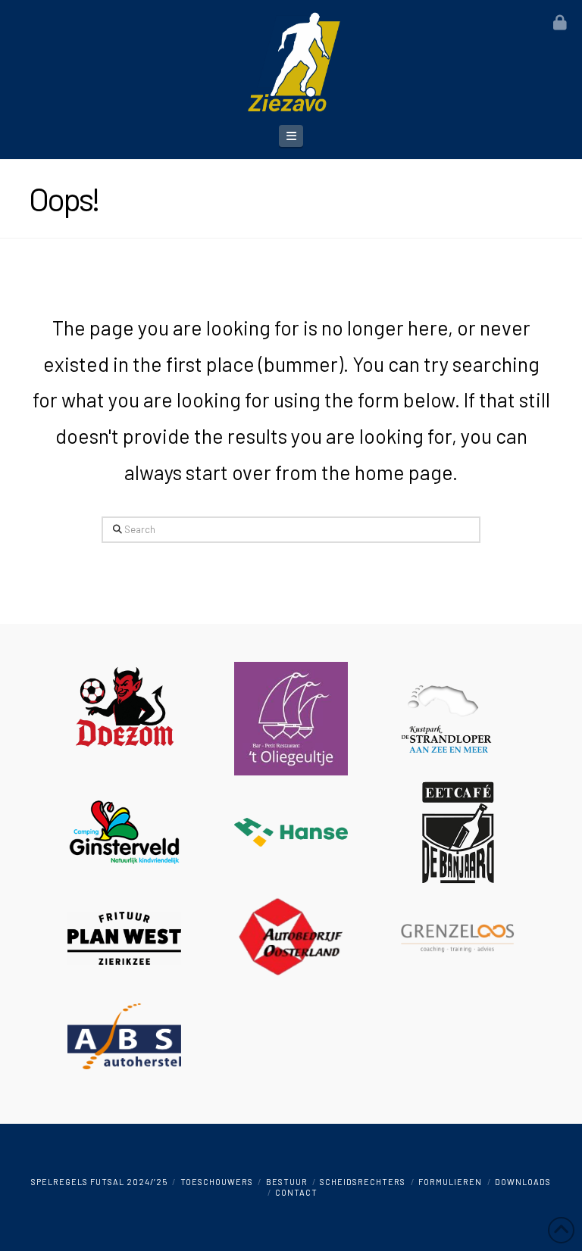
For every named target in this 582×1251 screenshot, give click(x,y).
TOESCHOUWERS (216, 1182)
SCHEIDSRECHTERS (362, 1182)
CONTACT (296, 1192)
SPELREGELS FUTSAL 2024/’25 (99, 1182)
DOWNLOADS (523, 1182)
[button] (291, 136)
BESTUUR (287, 1182)
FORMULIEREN (450, 1182)
